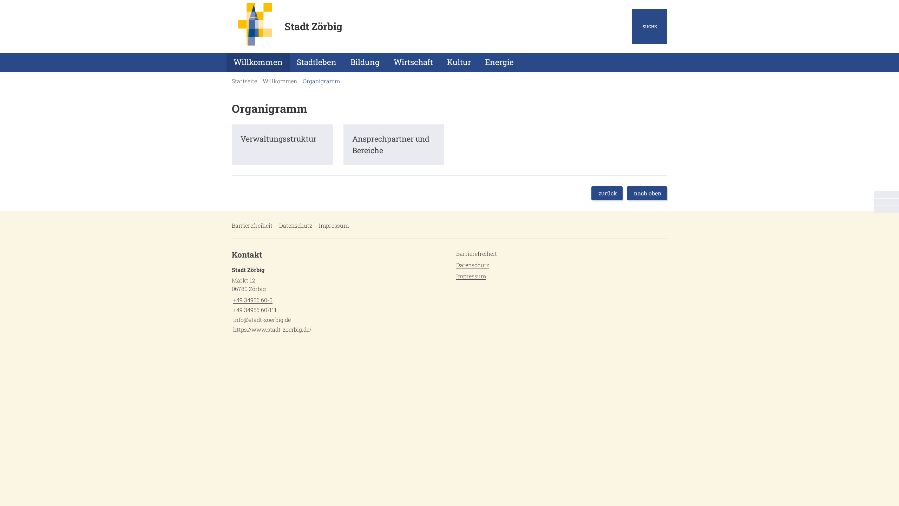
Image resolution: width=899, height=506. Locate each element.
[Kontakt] (886, 194)
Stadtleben (316, 62)
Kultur (459, 62)
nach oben (648, 193)
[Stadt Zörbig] (338, 299)
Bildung (365, 62)
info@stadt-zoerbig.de (261, 319)
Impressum (334, 225)
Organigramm (321, 81)
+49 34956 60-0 (252, 300)
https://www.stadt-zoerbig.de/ (271, 329)
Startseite (244, 81)
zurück (607, 193)
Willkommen (258, 62)
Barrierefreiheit (252, 225)
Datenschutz (295, 225)
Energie (499, 62)
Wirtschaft (413, 62)
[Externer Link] (886, 202)
